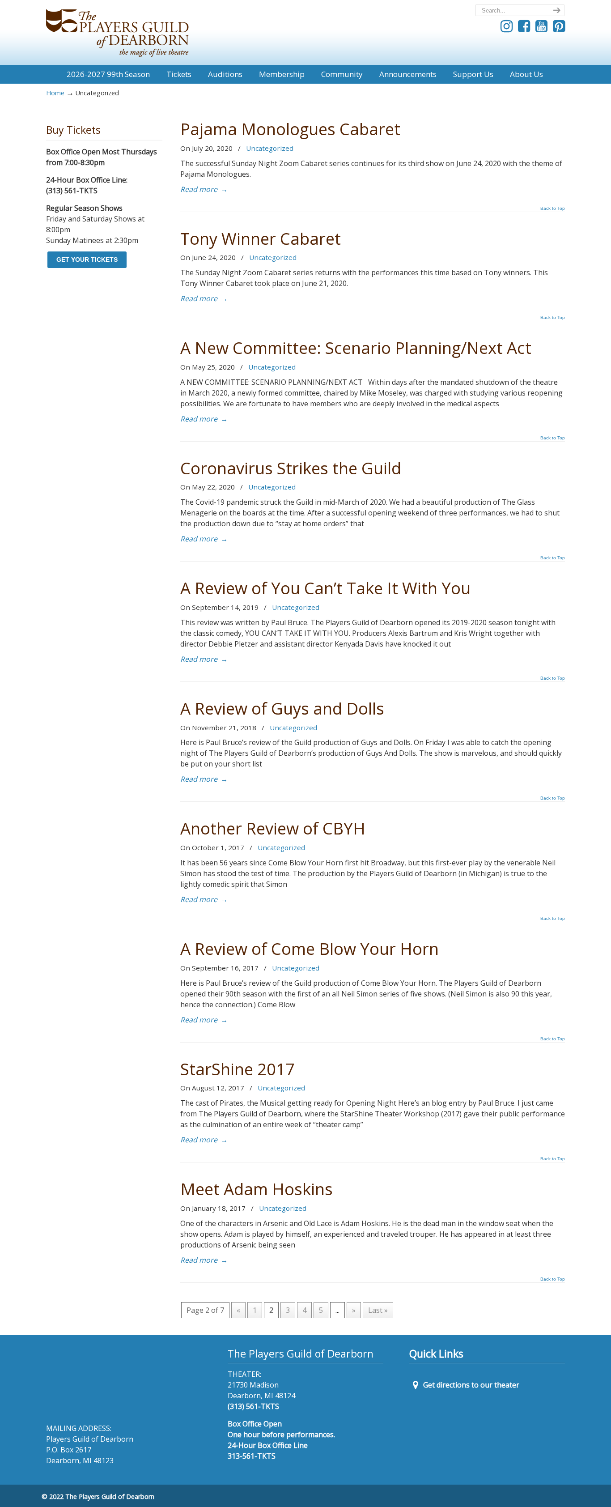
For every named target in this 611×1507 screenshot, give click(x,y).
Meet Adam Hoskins (256, 1189)
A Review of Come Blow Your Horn (309, 948)
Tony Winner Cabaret (260, 238)
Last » (378, 1310)
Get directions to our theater (470, 1385)
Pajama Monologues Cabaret (290, 129)
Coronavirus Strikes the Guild (290, 468)
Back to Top (552, 208)
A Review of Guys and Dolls (282, 708)
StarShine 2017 (237, 1069)
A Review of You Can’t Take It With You (325, 588)
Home (55, 93)
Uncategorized (269, 148)
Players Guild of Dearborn (117, 30)
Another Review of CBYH (272, 828)
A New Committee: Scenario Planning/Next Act (355, 347)
